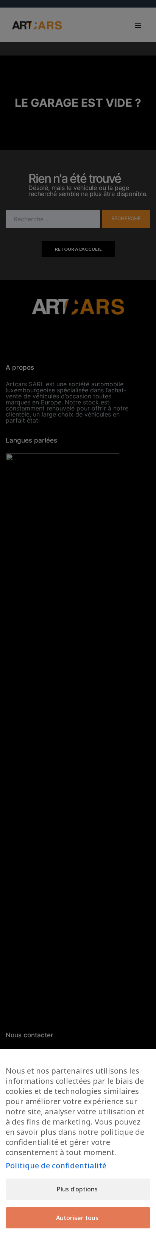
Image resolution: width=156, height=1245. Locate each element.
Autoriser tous (77, 1218)
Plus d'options (77, 1189)
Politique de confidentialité (56, 1165)
